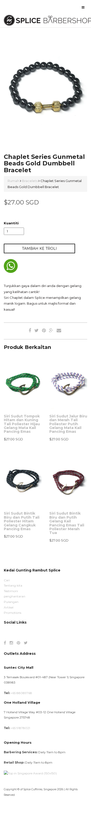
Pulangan (11, 602)
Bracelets (30, 181)
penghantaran (14, 596)
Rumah (14, 181)
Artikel (8, 607)
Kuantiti (11, 223)
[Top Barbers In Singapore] (30, 773)
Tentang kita (13, 585)
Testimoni (11, 591)
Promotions (12, 613)
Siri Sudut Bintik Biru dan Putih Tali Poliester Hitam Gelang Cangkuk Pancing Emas (21, 521)
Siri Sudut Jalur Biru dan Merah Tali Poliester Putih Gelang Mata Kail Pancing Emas (68, 424)
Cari (7, 580)
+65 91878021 (20, 728)
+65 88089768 (21, 693)
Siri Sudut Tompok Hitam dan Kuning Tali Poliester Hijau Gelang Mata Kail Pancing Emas (22, 424)
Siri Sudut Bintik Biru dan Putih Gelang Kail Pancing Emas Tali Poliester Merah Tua (66, 523)
